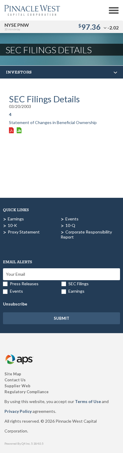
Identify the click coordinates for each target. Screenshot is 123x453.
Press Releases (24, 283)
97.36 (91, 26)
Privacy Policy (18, 411)
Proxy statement (24, 231)
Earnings (16, 218)
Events (72, 218)
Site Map (12, 374)
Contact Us (15, 379)
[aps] (19, 352)
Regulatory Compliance (26, 391)
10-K (12, 225)
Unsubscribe (15, 303)
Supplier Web (17, 385)
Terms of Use (88, 401)
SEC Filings (78, 283)
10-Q (70, 225)
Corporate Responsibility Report (86, 234)
